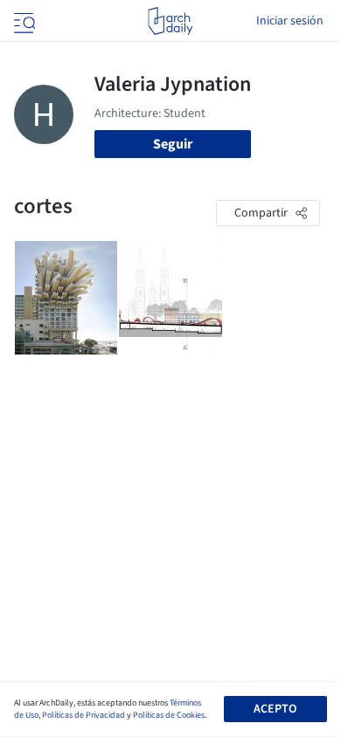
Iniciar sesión (290, 21)
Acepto (275, 709)
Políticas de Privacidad (83, 715)
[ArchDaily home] (170, 21)
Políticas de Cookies (169, 715)
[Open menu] (22, 21)
